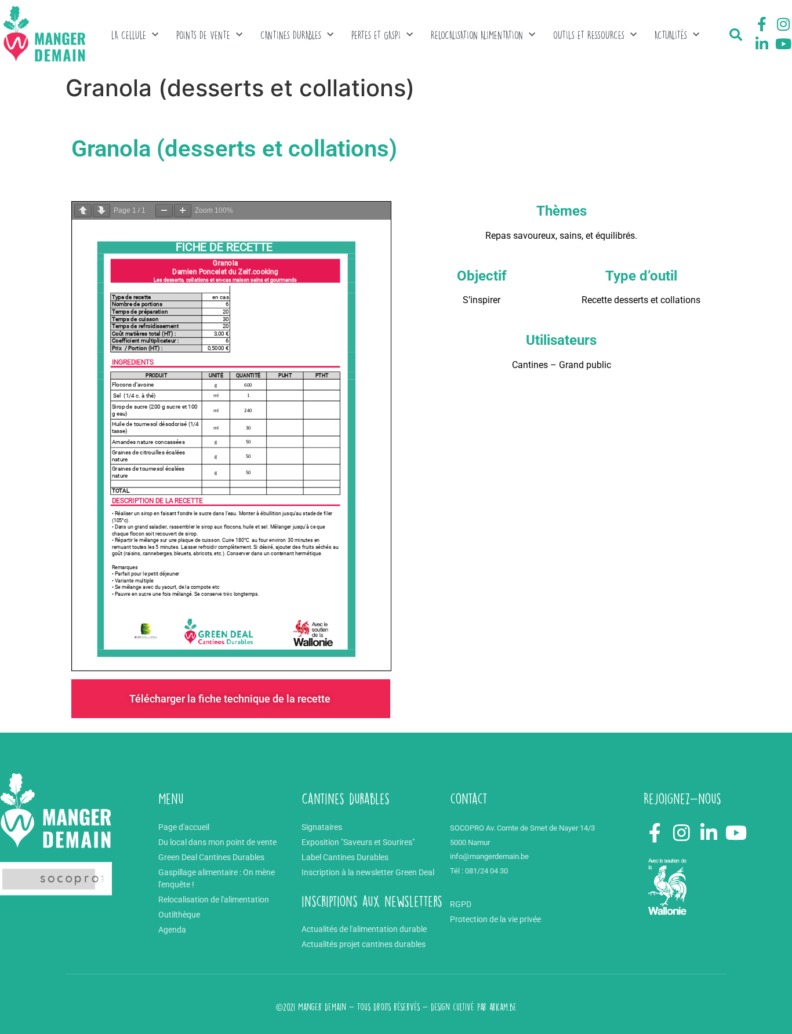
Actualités (671, 35)
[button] (735, 34)
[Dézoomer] (164, 210)
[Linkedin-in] (762, 43)
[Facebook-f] (762, 24)
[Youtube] (783, 43)
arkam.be (503, 1007)
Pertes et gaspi (376, 35)
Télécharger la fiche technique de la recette (231, 699)
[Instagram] (783, 24)
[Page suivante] (101, 210)
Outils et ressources (588, 35)
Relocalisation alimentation (477, 35)
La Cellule (128, 35)
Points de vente (203, 35)
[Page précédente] (83, 210)
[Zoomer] (182, 210)
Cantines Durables (290, 35)
